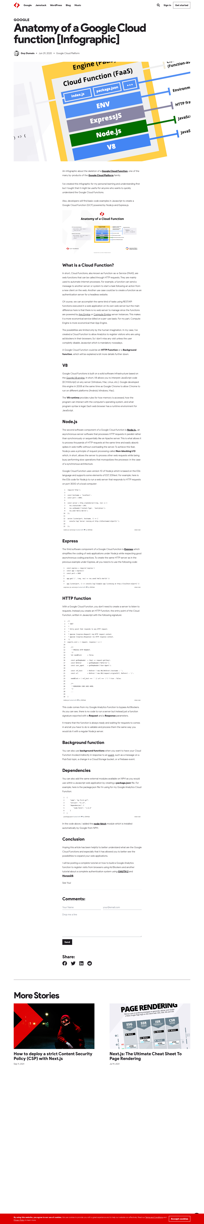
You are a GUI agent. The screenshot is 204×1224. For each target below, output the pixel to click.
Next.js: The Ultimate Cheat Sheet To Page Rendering (146, 1056)
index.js (66, 700)
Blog (68, 5)
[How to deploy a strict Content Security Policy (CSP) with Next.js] (54, 1026)
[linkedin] (81, 963)
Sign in (167, 5)
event (111, 755)
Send (67, 942)
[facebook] (64, 963)
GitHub (90, 530)
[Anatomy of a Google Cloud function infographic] (102, 254)
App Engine (84, 314)
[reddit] (89, 963)
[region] (102, 508)
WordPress (56, 5)
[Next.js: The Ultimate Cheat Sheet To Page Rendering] (150, 1026)
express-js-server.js (71, 587)
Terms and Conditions (154, 1217)
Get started (181, 5)
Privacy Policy (19, 1220)
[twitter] (73, 963)
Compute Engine (102, 314)
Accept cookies (179, 1218)
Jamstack (40, 5)
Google (28, 5)
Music (77, 5)
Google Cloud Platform (68, 53)
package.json (68, 816)
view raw (137, 530)
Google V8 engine (75, 377)
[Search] (158, 5)
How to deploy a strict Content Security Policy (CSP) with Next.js (53, 1056)
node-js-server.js (70, 530)
